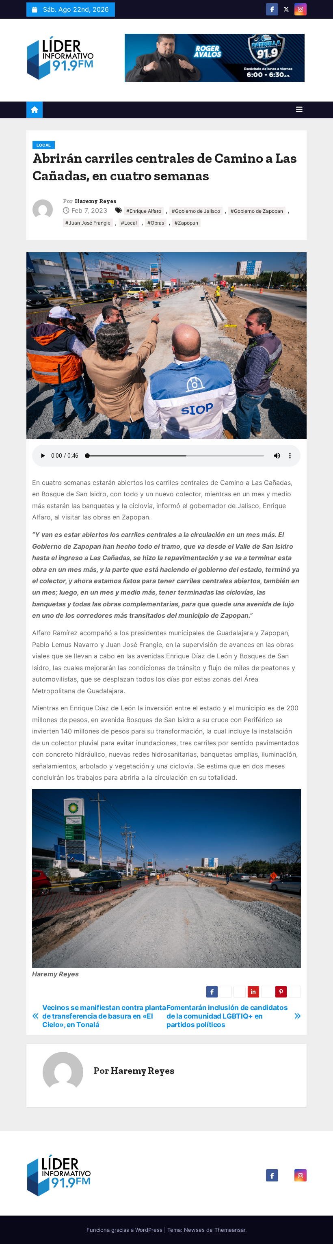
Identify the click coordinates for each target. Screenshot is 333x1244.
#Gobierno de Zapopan (257, 211)
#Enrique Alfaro (143, 211)
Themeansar (229, 1230)
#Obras (155, 223)
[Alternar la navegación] (299, 110)
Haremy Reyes (95, 201)
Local (44, 145)
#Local (129, 223)
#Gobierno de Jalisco (196, 211)
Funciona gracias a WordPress (125, 1230)
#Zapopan (186, 223)
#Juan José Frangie (87, 223)
